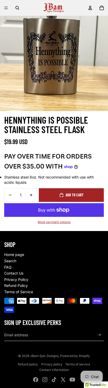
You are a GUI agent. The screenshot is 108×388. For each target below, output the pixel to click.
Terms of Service (18, 292)
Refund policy (28, 364)
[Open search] (17, 8)
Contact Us (13, 273)
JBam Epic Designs (44, 356)
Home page (14, 254)
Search (10, 261)
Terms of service (77, 364)
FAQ (8, 267)
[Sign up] (99, 334)
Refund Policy (16, 285)
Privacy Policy (16, 279)
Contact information (54, 370)
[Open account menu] (90, 8)
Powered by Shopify (75, 356)
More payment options (54, 222)
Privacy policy (51, 364)
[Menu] (6, 8)
